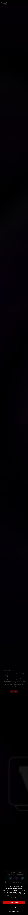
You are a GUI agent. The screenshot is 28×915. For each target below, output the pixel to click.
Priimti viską (14, 902)
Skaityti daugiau (14, 911)
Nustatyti (14, 907)
